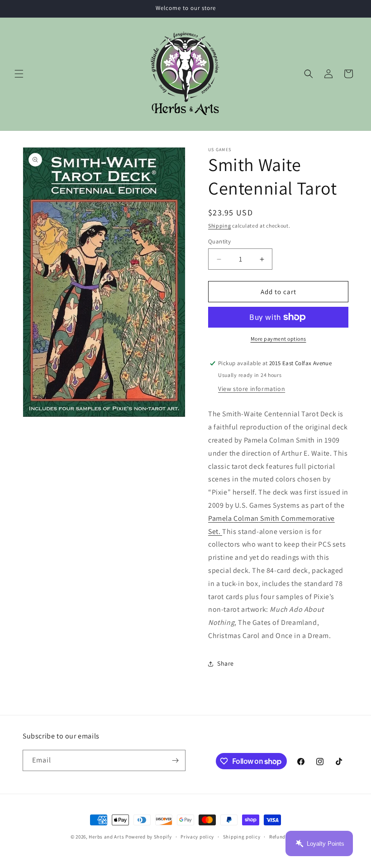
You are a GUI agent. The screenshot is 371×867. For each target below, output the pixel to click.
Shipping (219, 225)
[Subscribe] (175, 760)
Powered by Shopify (148, 837)
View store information (251, 389)
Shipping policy (242, 837)
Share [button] (225, 663)
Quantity (219, 241)
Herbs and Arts (106, 837)
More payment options (278, 338)
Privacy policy (197, 837)
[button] (19, 74)
